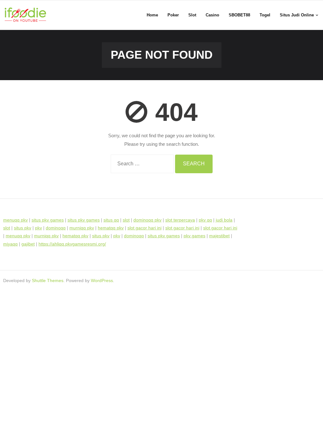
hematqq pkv (111, 227)
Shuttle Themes (47, 280)
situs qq (111, 219)
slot (126, 219)
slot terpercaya (180, 219)
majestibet (219, 235)
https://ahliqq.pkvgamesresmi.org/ (72, 243)
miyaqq (10, 243)
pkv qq (205, 219)
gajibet (28, 243)
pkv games (194, 235)
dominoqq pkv (147, 219)
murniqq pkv (81, 227)
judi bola (224, 219)
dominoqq (56, 227)
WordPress (102, 280)
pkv (38, 227)
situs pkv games (48, 219)
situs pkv (22, 227)
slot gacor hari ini (144, 227)
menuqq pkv (15, 219)
